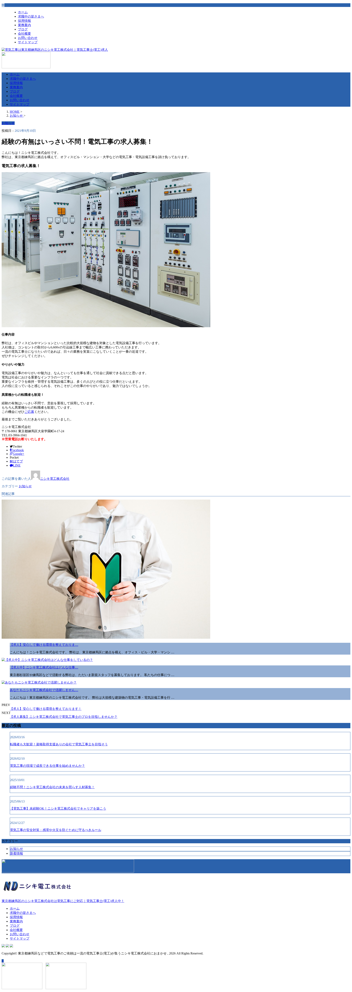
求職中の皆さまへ (31, 16)
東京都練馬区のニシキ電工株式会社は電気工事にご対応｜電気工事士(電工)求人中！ (63, 901)
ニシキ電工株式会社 (54, 478)
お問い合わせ (27, 38)
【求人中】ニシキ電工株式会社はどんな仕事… (44, 667)
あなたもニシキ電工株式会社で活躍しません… (44, 690)
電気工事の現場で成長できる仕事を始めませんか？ (47, 765)
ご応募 (29, 411)
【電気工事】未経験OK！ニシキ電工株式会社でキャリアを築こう (58, 808)
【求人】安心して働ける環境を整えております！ (45, 708)
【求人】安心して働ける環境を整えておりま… (44, 644)
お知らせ (25, 486)
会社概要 (24, 33)
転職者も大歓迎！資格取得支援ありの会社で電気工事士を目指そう (59, 744)
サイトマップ (27, 42)
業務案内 (24, 25)
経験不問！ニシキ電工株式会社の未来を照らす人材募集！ (52, 787)
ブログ (23, 29)
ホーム (23, 12)
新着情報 (16, 853)
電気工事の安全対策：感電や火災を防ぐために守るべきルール (55, 830)
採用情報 (24, 20)
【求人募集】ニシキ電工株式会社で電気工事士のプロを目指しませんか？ (63, 716)
